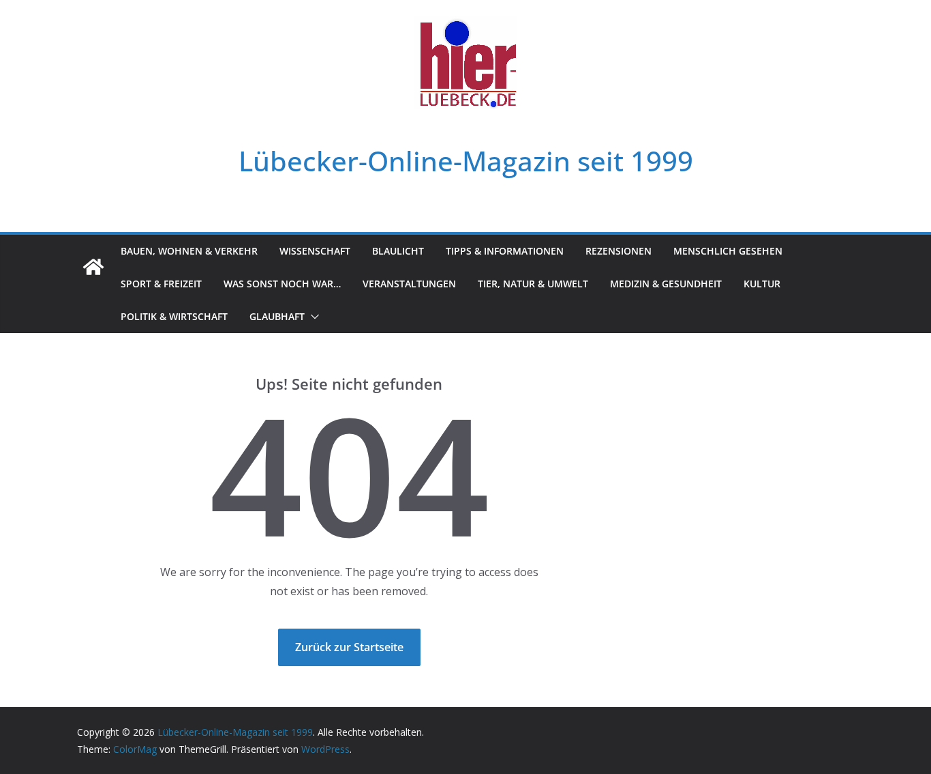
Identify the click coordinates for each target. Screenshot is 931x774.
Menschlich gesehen (727, 250)
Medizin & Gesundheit (666, 283)
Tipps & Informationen (505, 250)
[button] (312, 316)
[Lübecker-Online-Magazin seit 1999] (93, 266)
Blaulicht (398, 250)
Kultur (762, 283)
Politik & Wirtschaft (174, 316)
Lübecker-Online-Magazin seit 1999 (466, 161)
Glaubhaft (277, 316)
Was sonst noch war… (282, 283)
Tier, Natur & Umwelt (533, 283)
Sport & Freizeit (161, 283)
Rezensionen (618, 250)
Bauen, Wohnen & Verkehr (189, 250)
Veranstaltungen (409, 283)
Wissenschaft (314, 250)
